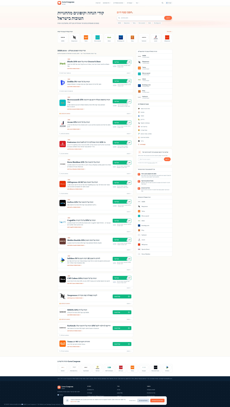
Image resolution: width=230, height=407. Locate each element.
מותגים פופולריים (118, 3)
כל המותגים (106, 3)
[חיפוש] (162, 2)
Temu (134, 23)
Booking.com (157, 23)
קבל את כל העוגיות (157, 400)
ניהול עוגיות (132, 400)
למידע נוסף (74, 401)
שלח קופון (119, 393)
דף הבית (98, 3)
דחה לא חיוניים (143, 400)
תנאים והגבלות (151, 389)
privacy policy (151, 162)
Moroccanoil (142, 23)
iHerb (149, 23)
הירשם (167, 159)
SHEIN (119, 23)
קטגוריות (129, 3)
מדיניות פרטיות (151, 393)
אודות (118, 389)
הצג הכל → (169, 31)
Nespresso (127, 23)
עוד (137, 3)
